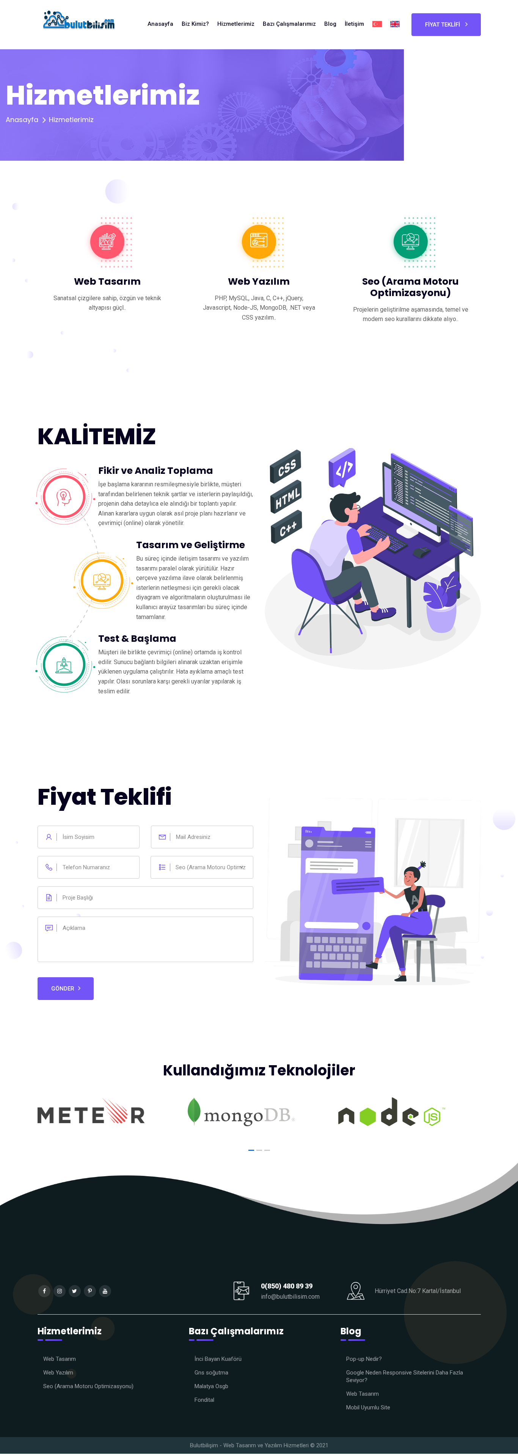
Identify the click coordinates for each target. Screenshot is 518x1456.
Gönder (62, 988)
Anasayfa (22, 119)
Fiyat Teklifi (443, 24)
